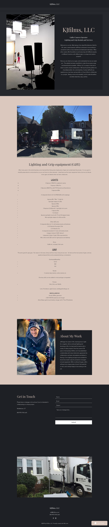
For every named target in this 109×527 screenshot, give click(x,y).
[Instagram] (55, 518)
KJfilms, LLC (55, 4)
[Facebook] (53, 518)
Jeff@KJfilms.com (54, 512)
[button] (54, 132)
